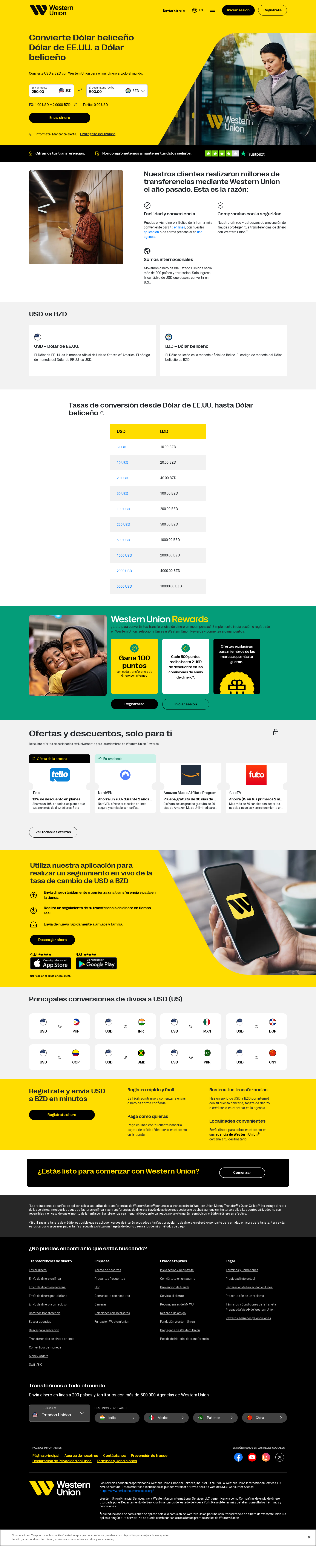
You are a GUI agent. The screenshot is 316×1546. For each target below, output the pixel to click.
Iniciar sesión (186, 704)
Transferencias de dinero (50, 1261)
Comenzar (242, 1173)
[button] (198, 10)
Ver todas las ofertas (53, 832)
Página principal (45, 1456)
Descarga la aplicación (44, 1330)
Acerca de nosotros (108, 1270)
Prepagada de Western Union (180, 1330)
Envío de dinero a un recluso (48, 1304)
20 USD (122, 478)
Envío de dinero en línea (45, 1279)
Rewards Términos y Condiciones (248, 1318)
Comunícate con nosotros (112, 1296)
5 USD (121, 447)
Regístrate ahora (62, 1115)
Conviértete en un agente (177, 1279)
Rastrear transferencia (44, 1313)
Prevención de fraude (174, 1287)
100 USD (123, 509)
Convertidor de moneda (45, 1347)
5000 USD (124, 586)
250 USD (123, 524)
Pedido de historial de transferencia (184, 1339)
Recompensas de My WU (177, 1304)
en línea (179, 227)
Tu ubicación (49, 1408)
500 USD (123, 540)
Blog (97, 1287)
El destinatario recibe (101, 87)
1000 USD (124, 555)
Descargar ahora (52, 940)
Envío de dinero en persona (47, 1287)
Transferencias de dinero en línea (51, 1339)
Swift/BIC (35, 1365)
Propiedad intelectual (240, 1279)
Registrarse (134, 704)
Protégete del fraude (97, 134)
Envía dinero (59, 118)
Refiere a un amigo (173, 1313)
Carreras (100, 1304)
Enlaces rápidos (173, 1261)
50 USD (122, 493)
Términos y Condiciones (242, 1270)
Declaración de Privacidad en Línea (249, 1287)
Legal (230, 1261)
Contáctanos (114, 1456)
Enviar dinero (38, 1270)
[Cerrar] (309, 1537)
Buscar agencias (40, 1322)
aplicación (151, 232)
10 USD (122, 462)
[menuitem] (51, 10)
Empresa (102, 1261)
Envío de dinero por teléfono (48, 1296)
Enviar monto (39, 87)
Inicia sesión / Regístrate (177, 1270)
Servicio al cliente (172, 1296)
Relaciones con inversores (112, 1313)
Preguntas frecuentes (110, 1279)
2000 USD (124, 571)
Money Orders (38, 1356)
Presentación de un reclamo (245, 1296)
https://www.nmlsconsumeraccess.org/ (127, 1491)
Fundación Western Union (112, 1322)
